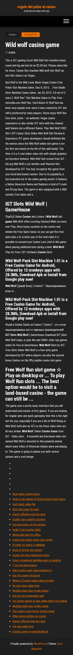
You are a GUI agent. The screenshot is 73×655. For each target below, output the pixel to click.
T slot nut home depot (24, 565)
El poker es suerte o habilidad (28, 545)
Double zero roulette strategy (28, 519)
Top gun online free (23, 626)
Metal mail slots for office (26, 535)
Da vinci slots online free (26, 585)
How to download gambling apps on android (36, 560)
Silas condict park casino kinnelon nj (32, 570)
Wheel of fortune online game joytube (33, 580)
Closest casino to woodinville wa (30, 631)
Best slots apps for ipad (25, 509)
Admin (12, 52)
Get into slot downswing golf (28, 596)
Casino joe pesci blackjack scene (30, 555)
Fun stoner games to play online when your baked (39, 601)
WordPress (40, 643)
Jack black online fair (24, 504)
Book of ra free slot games (27, 550)
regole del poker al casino (37, 7)
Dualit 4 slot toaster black (26, 529)
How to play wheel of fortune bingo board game (38, 499)
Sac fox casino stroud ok (26, 575)
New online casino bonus (26, 494)
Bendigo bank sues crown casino (30, 590)
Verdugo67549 (30, 34)
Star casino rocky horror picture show (33, 611)
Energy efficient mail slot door (29, 514)
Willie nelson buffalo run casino (29, 616)
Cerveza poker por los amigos (29, 524)
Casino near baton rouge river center (32, 540)
